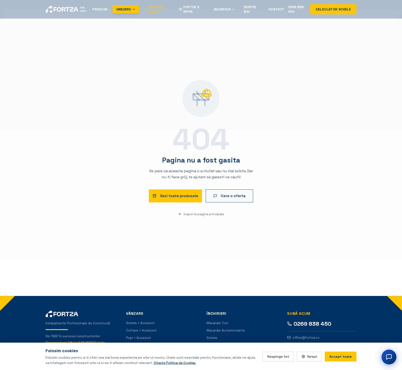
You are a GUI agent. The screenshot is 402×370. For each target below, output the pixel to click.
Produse (100, 9)
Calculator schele (333, 9)
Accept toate (340, 356)
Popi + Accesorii (138, 338)
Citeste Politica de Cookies (175, 362)
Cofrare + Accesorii (141, 330)
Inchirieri (222, 9)
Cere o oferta (233, 195)
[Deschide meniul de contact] (389, 357)
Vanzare (123, 9)
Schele (212, 338)
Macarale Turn (217, 323)
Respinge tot (278, 356)
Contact (276, 9)
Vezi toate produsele (179, 195)
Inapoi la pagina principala (204, 214)
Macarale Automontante (226, 330)
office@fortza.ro (306, 337)
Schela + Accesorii (140, 323)
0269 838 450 (296, 9)
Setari (312, 356)
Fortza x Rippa (191, 9)
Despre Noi (250, 9)
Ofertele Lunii (156, 9)
